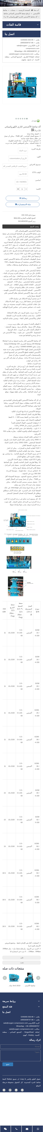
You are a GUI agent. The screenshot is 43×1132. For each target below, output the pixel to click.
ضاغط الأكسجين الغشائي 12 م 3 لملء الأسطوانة (29, 986)
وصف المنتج (34, 226)
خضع (7, 1064)
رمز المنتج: (31, 221)
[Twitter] (10, 1090)
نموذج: (33, 215)
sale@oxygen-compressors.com (15, 1023)
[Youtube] (4, 1090)
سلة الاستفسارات (24, 204)
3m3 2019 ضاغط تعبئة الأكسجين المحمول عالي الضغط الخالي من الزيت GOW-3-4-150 (14, 986)
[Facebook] (22, 1090)
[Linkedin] (16, 1090)
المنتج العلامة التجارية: (27, 218)
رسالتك (24, 198)
